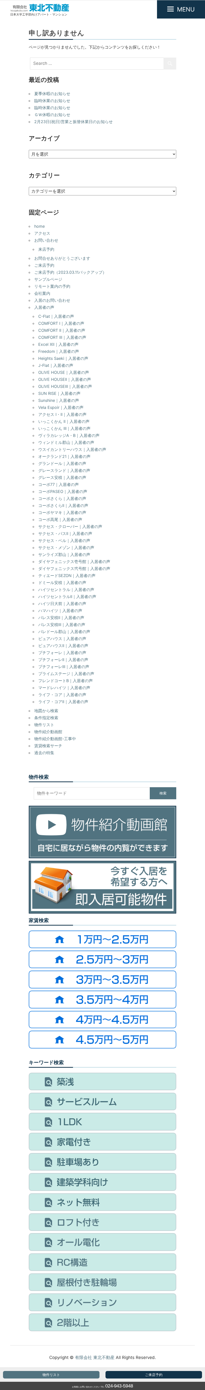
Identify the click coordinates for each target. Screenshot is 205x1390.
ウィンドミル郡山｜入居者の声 (66, 442)
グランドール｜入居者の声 (62, 463)
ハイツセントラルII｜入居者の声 (67, 596)
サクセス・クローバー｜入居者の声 (70, 526)
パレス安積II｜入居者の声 (61, 617)
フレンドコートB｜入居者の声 (65, 680)
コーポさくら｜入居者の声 (62, 498)
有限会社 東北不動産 (94, 1357)
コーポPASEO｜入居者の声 (62, 491)
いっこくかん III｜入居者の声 (64, 428)
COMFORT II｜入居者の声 (61, 330)
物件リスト (51, 1375)
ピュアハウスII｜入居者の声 (63, 645)
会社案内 (42, 293)
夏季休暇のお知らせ (52, 93)
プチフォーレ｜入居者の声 (62, 652)
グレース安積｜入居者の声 (62, 477)
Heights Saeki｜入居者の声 (63, 358)
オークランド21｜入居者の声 (64, 456)
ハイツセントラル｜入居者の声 (66, 589)
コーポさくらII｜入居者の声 (63, 505)
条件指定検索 (46, 717)
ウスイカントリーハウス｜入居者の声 (72, 449)
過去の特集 (44, 752)
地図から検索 (46, 710)
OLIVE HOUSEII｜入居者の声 (64, 379)
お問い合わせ (46, 240)
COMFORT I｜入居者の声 (61, 323)
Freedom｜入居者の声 (58, 351)
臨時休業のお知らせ (52, 100)
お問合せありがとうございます (62, 258)
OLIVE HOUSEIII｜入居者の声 (65, 386)
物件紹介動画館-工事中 (55, 738)
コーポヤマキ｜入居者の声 (62, 512)
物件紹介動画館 (48, 731)
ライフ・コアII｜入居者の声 (63, 701)
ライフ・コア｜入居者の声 (62, 694)
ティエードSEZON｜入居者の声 (67, 575)
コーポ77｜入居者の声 (58, 484)
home (39, 226)
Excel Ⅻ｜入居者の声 (58, 344)
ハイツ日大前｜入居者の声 (62, 603)
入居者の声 (44, 307)
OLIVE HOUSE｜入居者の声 (63, 372)
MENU (186, 9)
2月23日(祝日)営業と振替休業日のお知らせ (73, 121)
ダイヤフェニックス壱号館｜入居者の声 (74, 561)
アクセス (42, 233)
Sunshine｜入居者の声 (58, 400)
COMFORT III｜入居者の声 (62, 337)
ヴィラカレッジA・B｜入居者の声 (69, 435)
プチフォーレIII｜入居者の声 (63, 666)
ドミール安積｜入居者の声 (62, 582)
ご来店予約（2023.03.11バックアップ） (70, 272)
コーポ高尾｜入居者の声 (60, 519)
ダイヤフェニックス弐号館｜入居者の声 (74, 568)
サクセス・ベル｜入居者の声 (64, 540)
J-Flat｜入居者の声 (55, 365)
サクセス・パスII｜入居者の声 (65, 533)
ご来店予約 (153, 1375)
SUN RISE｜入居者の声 (59, 393)
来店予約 (46, 249)
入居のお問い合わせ (52, 300)
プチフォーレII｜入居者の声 (63, 659)
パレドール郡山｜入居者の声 (64, 631)
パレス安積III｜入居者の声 (61, 624)
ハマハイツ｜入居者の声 (60, 610)
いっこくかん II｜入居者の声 (64, 421)
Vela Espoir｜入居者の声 (61, 407)
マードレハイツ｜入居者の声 (64, 687)
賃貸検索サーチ (48, 745)
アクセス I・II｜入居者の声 (62, 414)
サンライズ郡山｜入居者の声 (64, 554)
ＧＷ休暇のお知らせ (52, 114)
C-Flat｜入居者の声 (56, 316)
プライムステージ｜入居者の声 (66, 673)
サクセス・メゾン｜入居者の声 (66, 547)
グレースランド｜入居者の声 (64, 470)
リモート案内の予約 (52, 286)
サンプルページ (48, 279)
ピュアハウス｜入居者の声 (62, 638)
